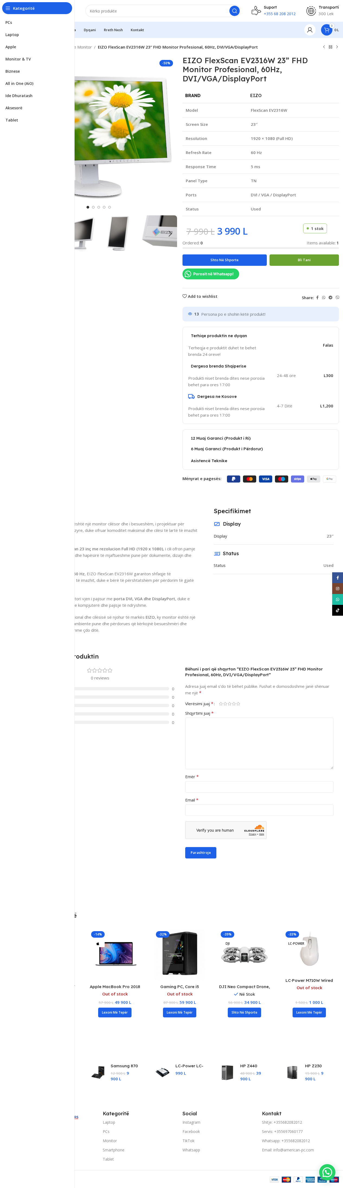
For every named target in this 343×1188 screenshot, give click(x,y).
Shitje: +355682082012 (282, 1122)
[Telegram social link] (330, 297)
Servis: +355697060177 (282, 1131)
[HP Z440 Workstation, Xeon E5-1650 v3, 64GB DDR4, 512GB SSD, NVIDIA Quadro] (227, 1072)
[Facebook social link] (317, 297)
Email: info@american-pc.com (288, 1149)
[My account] (310, 29)
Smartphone (113, 1149)
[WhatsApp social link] (323, 297)
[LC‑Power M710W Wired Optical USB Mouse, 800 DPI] (309, 948)
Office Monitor (78, 47)
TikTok (188, 1140)
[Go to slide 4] (104, 207)
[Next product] (337, 47)
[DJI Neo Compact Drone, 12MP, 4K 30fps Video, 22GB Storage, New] (244, 955)
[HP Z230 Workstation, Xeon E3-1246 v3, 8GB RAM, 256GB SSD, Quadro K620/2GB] (292, 1072)
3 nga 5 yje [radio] (229, 704)
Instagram (191, 1122)
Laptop (109, 1122)
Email (191, 800)
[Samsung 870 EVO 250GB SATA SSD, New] (98, 1072)
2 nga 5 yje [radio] (225, 704)
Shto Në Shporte (224, 259)
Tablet (108, 1159)
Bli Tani (304, 259)
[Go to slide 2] (93, 207)
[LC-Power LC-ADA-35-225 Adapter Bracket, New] (162, 1072)
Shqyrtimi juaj (199, 713)
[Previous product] (324, 47)
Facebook (191, 1131)
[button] (170, 234)
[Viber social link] (337, 297)
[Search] (234, 11)
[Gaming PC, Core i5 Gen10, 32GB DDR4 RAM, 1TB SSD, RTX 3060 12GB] (179, 955)
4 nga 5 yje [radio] (234, 704)
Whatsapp (191, 1149)
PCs (106, 1131)
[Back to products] (330, 47)
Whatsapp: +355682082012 (286, 1140)
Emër (192, 777)
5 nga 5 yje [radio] (238, 704)
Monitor (110, 1140)
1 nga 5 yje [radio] (221, 704)
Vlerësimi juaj (199, 703)
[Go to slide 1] (87, 207)
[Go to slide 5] (109, 207)
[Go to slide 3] (98, 207)
